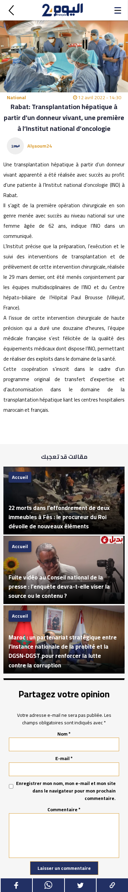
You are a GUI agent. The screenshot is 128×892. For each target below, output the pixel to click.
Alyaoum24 (39, 145)
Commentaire (64, 809)
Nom (64, 734)
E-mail (64, 758)
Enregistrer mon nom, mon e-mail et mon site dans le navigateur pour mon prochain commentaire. (66, 791)
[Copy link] (112, 885)
